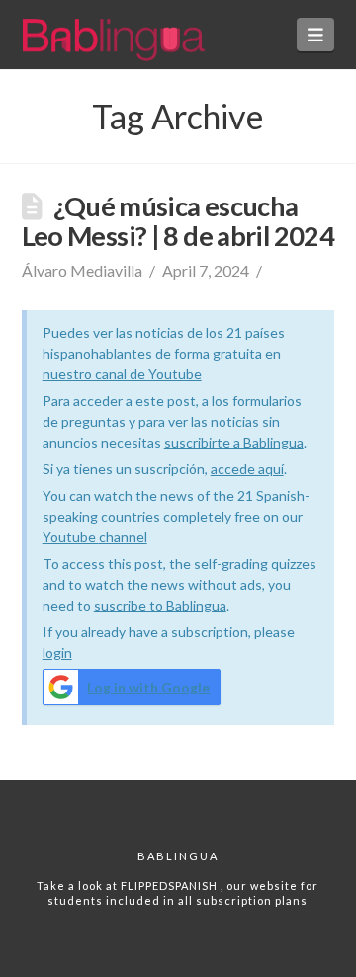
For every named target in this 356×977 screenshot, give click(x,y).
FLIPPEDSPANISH (171, 885)
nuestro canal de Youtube (122, 374)
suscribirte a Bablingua (234, 442)
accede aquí (247, 468)
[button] (316, 34)
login (57, 652)
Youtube (71, 537)
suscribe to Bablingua (160, 605)
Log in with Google (148, 687)
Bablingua (178, 856)
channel (123, 537)
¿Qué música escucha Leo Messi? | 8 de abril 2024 (178, 221)
